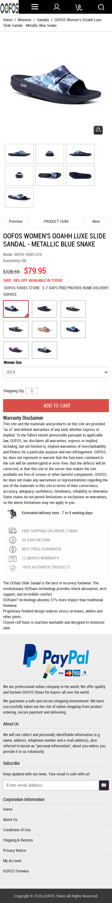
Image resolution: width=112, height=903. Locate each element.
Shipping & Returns (18, 840)
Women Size (12, 362)
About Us (10, 819)
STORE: (22, 287)
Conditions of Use (17, 829)
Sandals (43, 19)
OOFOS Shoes (33, 692)
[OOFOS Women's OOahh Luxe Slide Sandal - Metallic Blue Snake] (18, 155)
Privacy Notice (14, 850)
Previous (16, 221)
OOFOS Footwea (16, 871)
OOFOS (100, 452)
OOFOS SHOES (16, 287)
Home (7, 19)
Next (96, 221)
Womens (24, 19)
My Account (12, 860)
